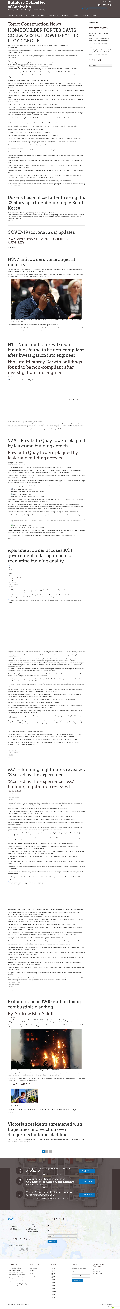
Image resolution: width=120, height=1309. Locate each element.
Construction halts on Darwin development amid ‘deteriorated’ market (33, 427)
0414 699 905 (104, 5)
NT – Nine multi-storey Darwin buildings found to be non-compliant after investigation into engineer (46, 350)
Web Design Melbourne (105, 1304)
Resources (64, 15)
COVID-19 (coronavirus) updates (41, 232)
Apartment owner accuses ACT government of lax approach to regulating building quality (40, 555)
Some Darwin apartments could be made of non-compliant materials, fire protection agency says (41, 425)
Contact (93, 15)
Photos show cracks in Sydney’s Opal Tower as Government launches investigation (36, 423)
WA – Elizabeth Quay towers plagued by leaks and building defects (46, 443)
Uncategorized (34, 1276)
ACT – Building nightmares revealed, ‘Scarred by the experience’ (46, 772)
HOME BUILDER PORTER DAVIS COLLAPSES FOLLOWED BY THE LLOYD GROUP (43, 35)
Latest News (29, 15)
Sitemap (110, 1306)
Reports (75, 15)
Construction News (35, 1268)
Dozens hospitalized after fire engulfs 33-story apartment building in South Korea (46, 203)
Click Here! (87, 1171)
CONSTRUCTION (14, 1106)
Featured (32, 1271)
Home (11, 15)
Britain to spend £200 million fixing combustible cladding (44, 1004)
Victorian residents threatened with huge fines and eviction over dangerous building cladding (45, 1129)
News (31, 1273)
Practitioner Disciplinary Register (47, 15)
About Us (19, 15)
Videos (85, 15)
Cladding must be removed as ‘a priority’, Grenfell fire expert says (42, 1109)
